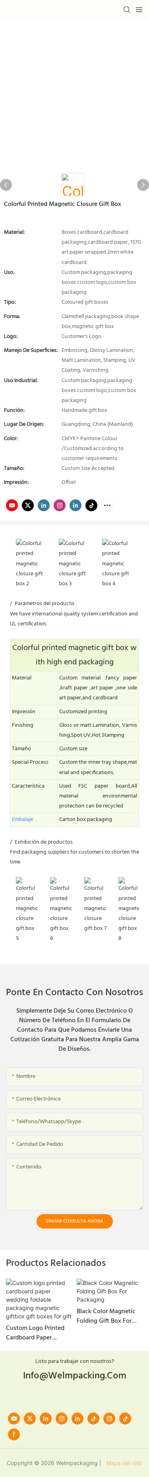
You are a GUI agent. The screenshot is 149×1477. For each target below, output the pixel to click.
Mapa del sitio (122, 1463)
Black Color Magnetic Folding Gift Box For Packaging (106, 1316)
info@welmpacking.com (74, 1376)
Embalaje (22, 819)
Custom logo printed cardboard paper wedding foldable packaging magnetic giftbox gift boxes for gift (36, 1333)
